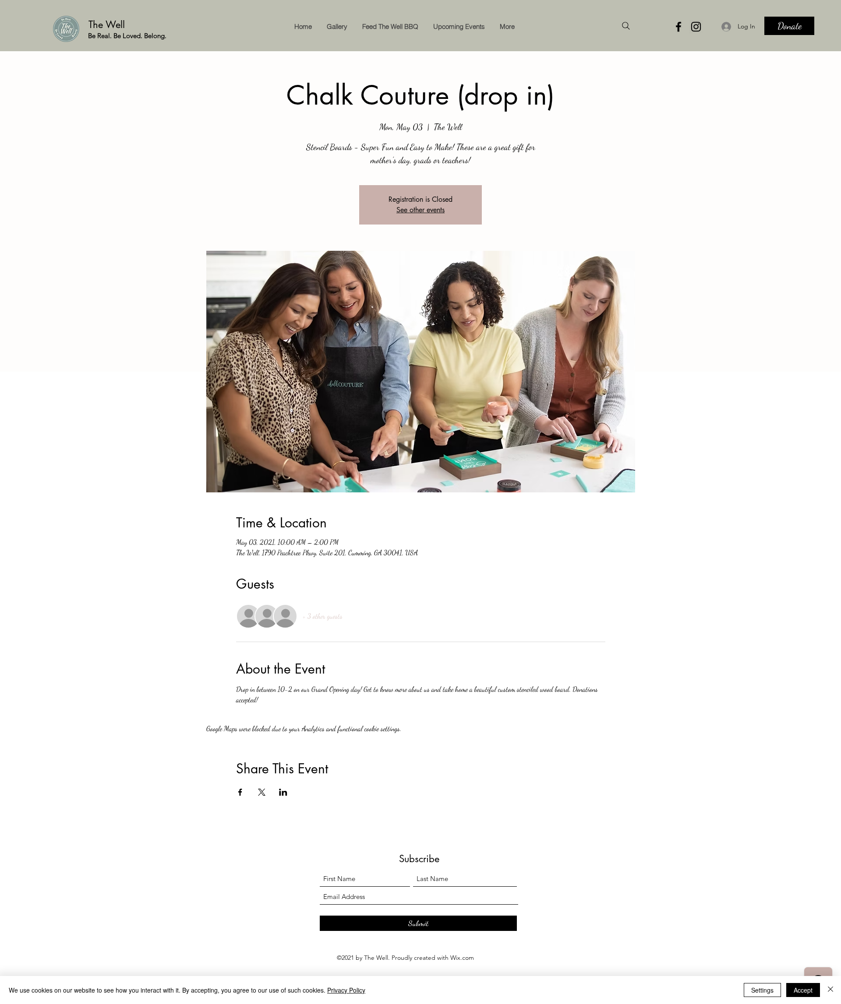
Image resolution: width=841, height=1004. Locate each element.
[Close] (830, 990)
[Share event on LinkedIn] (283, 792)
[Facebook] (678, 26)
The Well (108, 24)
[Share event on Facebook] (240, 792)
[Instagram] (696, 26)
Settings (762, 990)
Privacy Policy (346, 990)
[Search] (626, 26)
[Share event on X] (262, 792)
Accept (803, 990)
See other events (420, 209)
